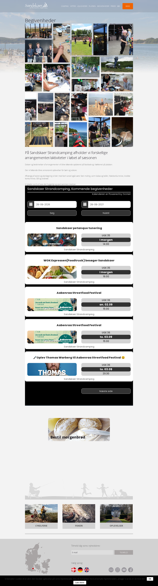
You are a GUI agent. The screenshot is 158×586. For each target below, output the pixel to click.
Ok (150, 579)
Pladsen (92, 6)
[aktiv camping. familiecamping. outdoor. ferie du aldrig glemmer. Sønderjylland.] (78, 134)
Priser (113, 6)
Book (128, 6)
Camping (65, 6)
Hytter (73, 6)
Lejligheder (82, 6)
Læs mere (79, 583)
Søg (118, 6)
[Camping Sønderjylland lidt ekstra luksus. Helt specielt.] (61, 134)
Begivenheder (103, 6)
